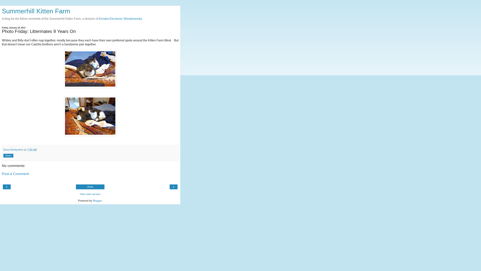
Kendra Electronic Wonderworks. (121, 18)
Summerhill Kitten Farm (36, 11)
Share (8, 155)
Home (90, 187)
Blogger (97, 200)
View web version (90, 194)
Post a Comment (15, 174)
